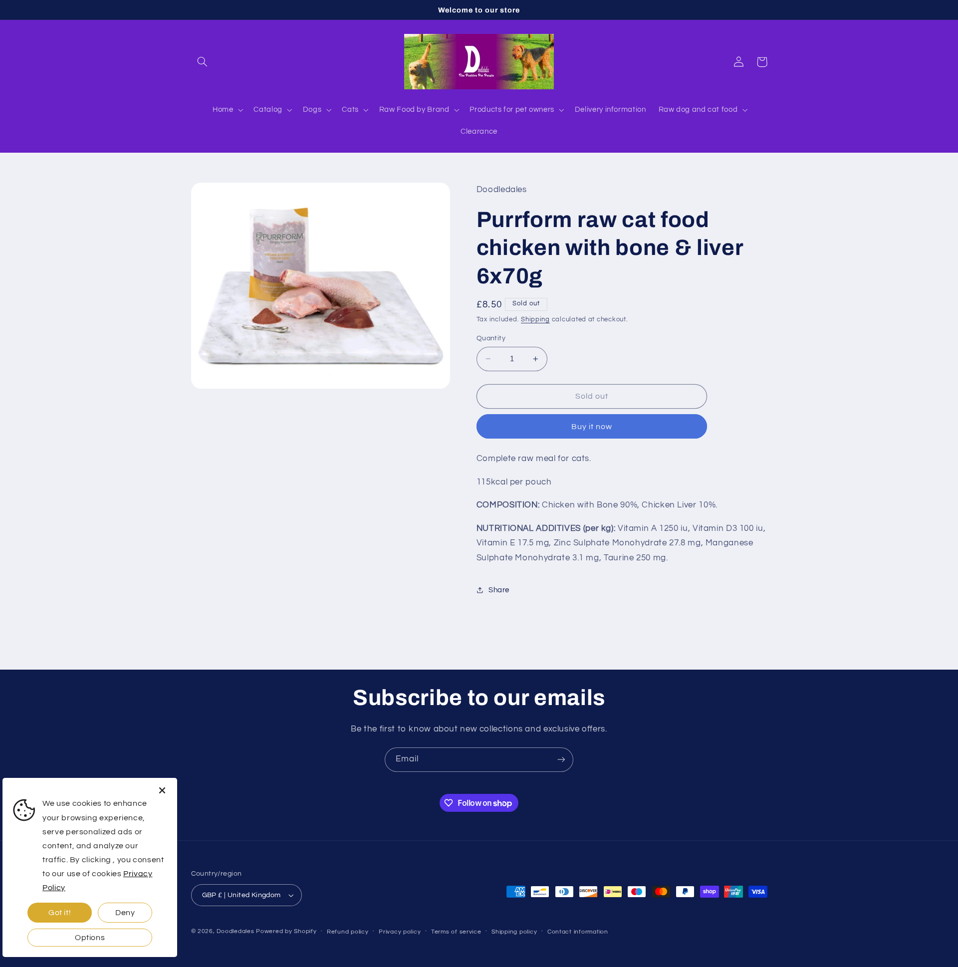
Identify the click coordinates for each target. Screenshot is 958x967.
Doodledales (235, 931)
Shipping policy (514, 932)
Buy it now (592, 427)
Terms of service (456, 932)
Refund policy (348, 932)
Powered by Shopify (286, 931)
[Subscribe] (561, 759)
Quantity (491, 338)
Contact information (577, 932)
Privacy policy (400, 932)
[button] (202, 61)
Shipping (535, 319)
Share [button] (498, 590)
